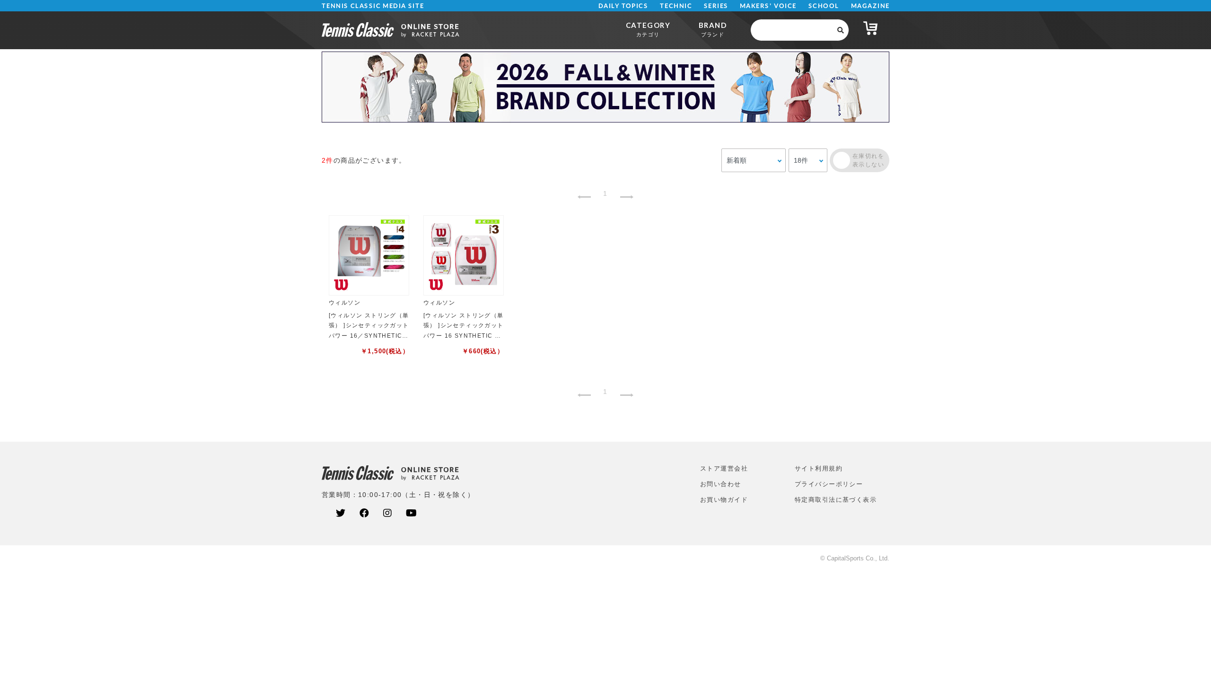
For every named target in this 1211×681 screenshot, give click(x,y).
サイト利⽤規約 (818, 468)
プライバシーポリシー (829, 484)
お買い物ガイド (724, 500)
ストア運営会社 (724, 468)
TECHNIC (676, 6)
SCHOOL (823, 6)
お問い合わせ (720, 484)
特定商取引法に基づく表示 (836, 500)
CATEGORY (648, 29)
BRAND (713, 29)
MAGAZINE (870, 6)
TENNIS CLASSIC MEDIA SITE (373, 6)
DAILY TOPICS (623, 6)
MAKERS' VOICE (768, 6)
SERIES (716, 6)
